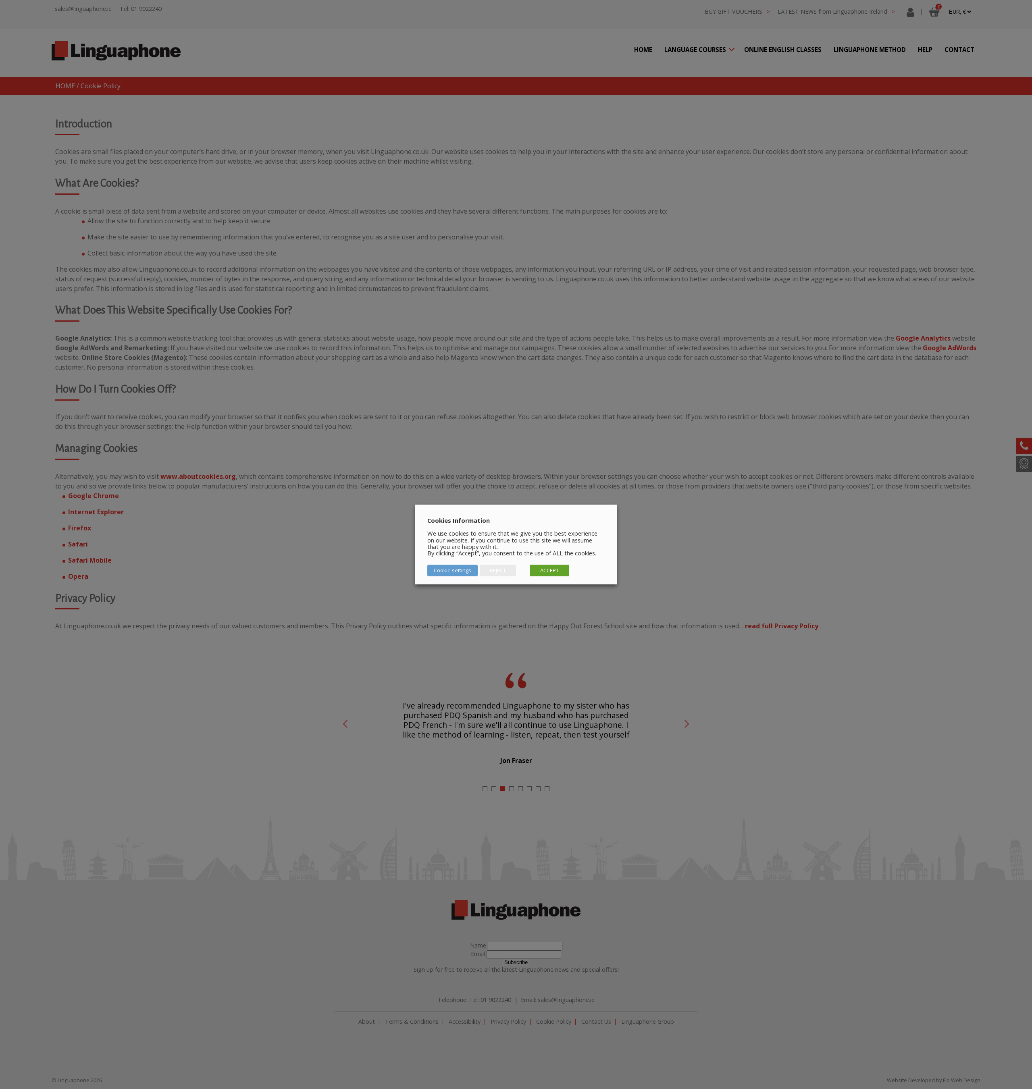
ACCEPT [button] (549, 570)
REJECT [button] (498, 570)
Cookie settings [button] (452, 570)
